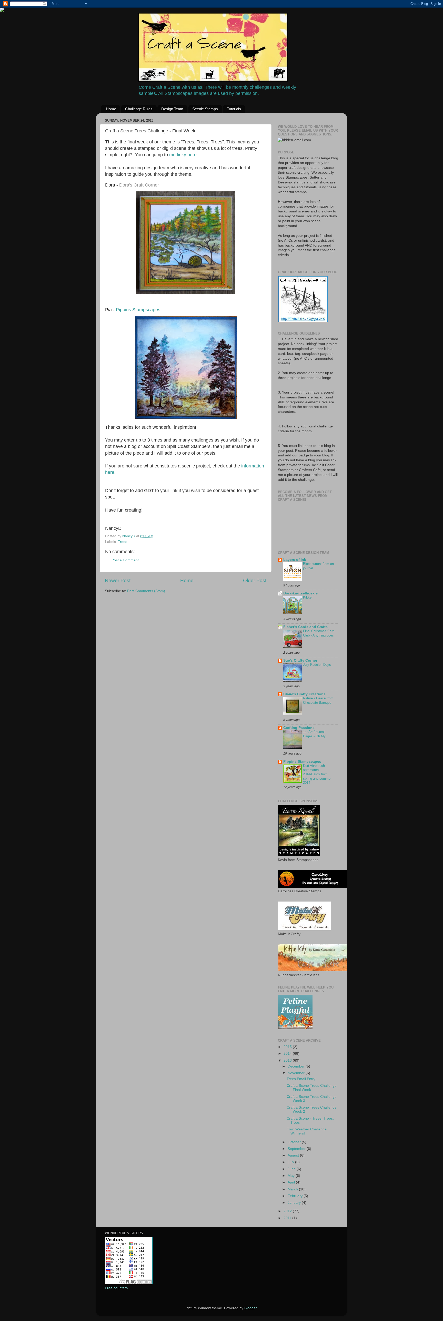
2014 (288, 1053)
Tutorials (234, 109)
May (292, 1176)
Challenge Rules (139, 109)
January (295, 1203)
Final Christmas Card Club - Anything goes (318, 633)
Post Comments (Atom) (146, 591)
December (297, 1066)
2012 (288, 1211)
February (296, 1196)
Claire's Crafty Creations (304, 694)
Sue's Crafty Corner (300, 660)
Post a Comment (125, 560)
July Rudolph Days (317, 665)
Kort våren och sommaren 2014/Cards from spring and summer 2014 (317, 774)
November (297, 1073)
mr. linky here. (183, 154)
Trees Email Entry (301, 1079)
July (291, 1162)
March (293, 1189)
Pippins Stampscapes (138, 309)
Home (111, 109)
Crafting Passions (299, 728)
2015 (288, 1047)
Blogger (250, 1308)
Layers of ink (294, 560)
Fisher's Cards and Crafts (305, 627)
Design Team (172, 109)
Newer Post (117, 580)
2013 (288, 1060)
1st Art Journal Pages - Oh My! (315, 734)
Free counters (116, 1288)
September (297, 1149)
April (292, 1182)
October (295, 1142)
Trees (122, 542)
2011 (288, 1218)
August (294, 1155)
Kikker (308, 597)
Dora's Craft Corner (139, 185)
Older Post (254, 580)
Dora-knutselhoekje (300, 593)
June (292, 1169)
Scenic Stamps (205, 109)
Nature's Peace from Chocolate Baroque (318, 700)
